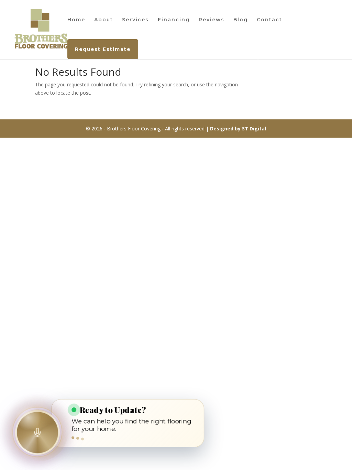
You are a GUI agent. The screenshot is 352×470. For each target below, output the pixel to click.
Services (135, 20)
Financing (174, 20)
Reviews (211, 20)
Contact (269, 20)
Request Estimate (103, 49)
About (103, 20)
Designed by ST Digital (238, 128)
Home (76, 20)
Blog (240, 20)
